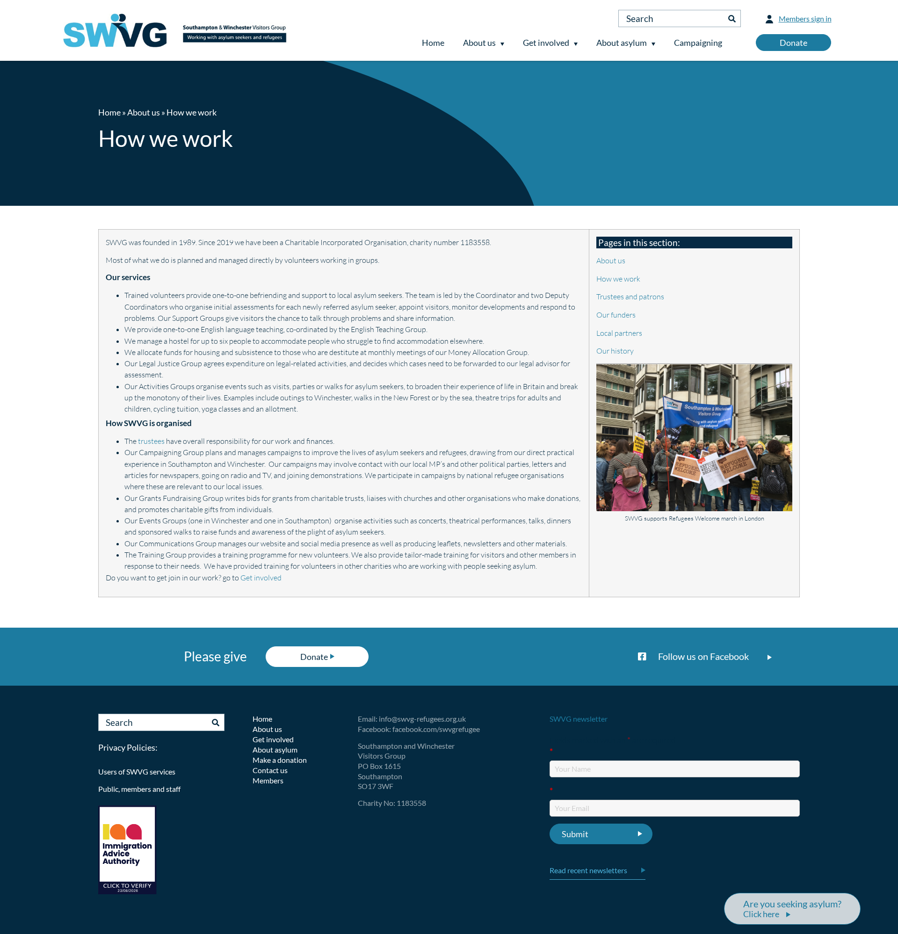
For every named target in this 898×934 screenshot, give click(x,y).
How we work (618, 278)
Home (433, 42)
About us (479, 42)
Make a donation (280, 759)
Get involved (546, 42)
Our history (615, 350)
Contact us (270, 770)
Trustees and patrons (630, 296)
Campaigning (698, 42)
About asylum (621, 42)
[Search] (732, 18)
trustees (151, 441)
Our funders (616, 314)
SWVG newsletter (579, 718)
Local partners (619, 333)
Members (268, 780)
